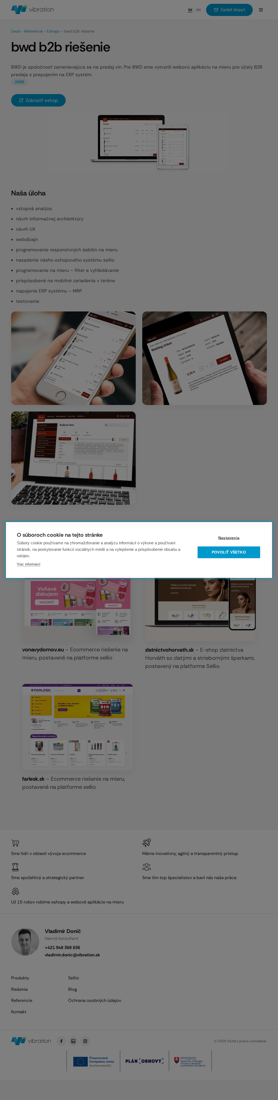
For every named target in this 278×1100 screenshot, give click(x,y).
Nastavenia (228, 538)
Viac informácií (28, 564)
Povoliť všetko (229, 552)
